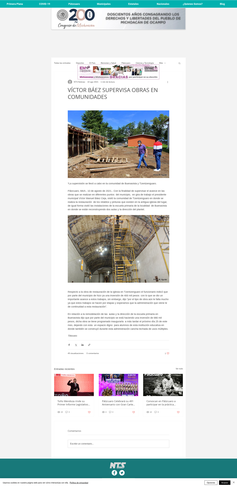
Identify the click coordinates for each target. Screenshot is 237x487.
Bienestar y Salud (108, 63)
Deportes (80, 63)
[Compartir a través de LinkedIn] (82, 345)
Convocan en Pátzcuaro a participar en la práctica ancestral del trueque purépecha (161, 403)
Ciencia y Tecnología (145, 63)
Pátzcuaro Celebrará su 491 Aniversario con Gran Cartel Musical (118, 403)
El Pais (92, 63)
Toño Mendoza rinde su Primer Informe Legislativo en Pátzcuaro (72, 403)
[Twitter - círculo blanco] (122, 472)
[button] (179, 63)
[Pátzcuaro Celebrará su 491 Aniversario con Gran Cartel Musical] (118, 385)
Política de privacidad (79, 482)
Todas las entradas (62, 63)
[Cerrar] (233, 482)
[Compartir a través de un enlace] (89, 345)
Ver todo (179, 369)
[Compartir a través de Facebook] (69, 345)
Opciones (211, 482)
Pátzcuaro (126, 63)
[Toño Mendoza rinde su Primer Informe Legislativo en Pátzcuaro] (74, 385)
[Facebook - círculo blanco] (114, 472)
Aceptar (224, 482)
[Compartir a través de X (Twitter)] (75, 345)
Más (161, 63)
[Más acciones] (167, 82)
